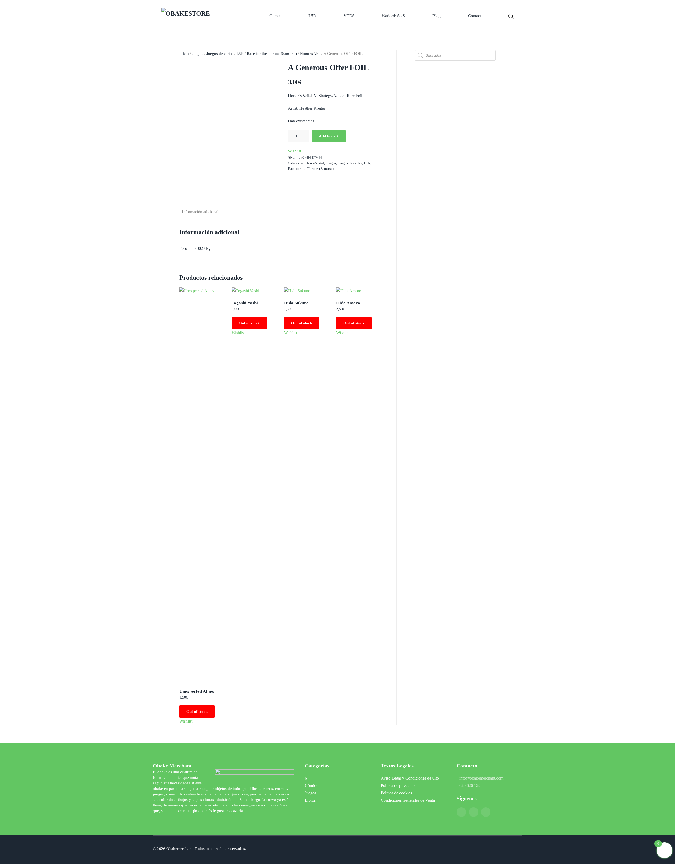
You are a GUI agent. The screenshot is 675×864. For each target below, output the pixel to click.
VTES (349, 15)
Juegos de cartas (219, 53)
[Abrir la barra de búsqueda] (511, 15)
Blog (436, 15)
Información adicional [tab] (200, 211)
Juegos (197, 53)
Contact (474, 15)
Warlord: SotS (393, 15)
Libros (310, 800)
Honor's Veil (310, 53)
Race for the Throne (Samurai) (272, 53)
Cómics (311, 785)
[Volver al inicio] (201, 15)
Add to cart (329, 136)
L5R (312, 15)
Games (275, 15)
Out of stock (197, 711)
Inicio (184, 53)
